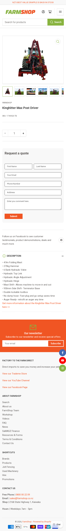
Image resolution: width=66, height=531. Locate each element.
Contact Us (8, 443)
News (5, 426)
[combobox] (33, 22)
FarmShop (7, 103)
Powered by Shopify (42, 521)
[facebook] (62, 352)
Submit (13, 216)
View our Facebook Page (14, 387)
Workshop (7, 414)
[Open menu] (60, 11)
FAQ (4, 422)
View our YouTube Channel (15, 380)
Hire (4, 475)
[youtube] (62, 360)
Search (57, 22)
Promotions (8, 479)
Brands (5, 458)
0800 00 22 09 (23, 494)
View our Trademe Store (14, 373)
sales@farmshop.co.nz (21, 498)
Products (7, 463)
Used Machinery (10, 471)
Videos (5, 418)
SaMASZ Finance (11, 431)
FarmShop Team (10, 410)
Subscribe (56, 343)
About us (7, 406)
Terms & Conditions (12, 439)
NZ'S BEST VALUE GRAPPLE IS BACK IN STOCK (33, 2)
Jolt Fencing (8, 467)
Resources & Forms (12, 435)
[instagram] (62, 368)
